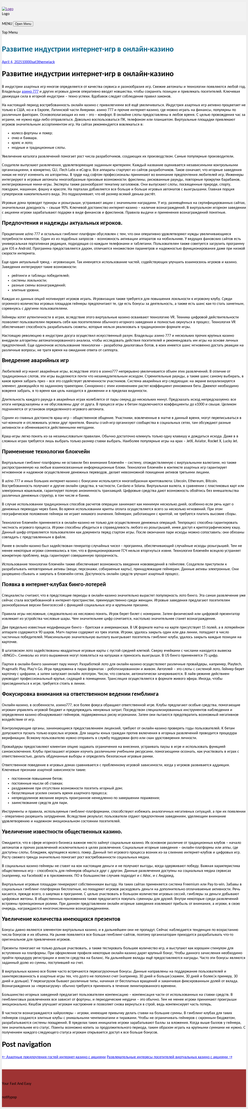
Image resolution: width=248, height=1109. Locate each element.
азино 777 (30, 92)
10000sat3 (30, 62)
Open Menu (23, 24)
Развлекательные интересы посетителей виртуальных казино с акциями (169, 1057)
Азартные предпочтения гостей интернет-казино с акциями (54, 1057)
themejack (46, 62)
